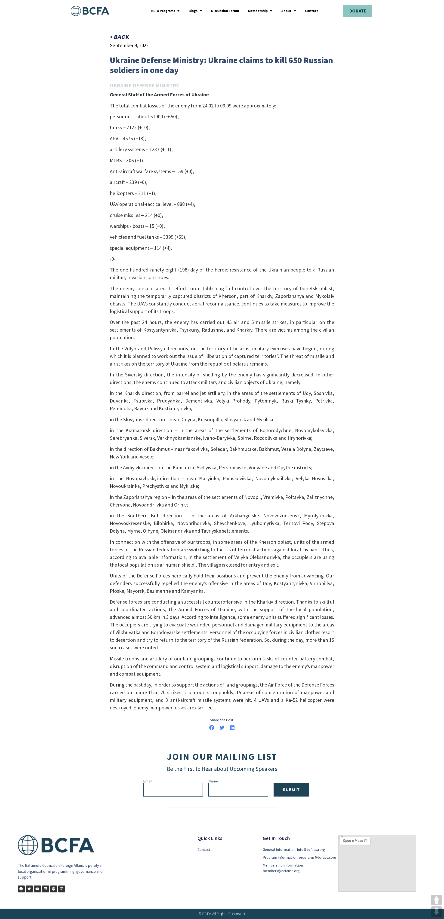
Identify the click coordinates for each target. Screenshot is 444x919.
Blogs (193, 11)
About (286, 11)
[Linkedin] (45, 888)
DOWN (436, 911)
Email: (148, 781)
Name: (213, 781)
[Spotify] (53, 888)
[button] (211, 727)
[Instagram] (61, 888)
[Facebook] (21, 888)
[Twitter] (29, 888)
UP (436, 900)
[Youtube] (37, 888)
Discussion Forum (225, 11)
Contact (311, 11)
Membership (258, 11)
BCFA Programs (163, 11)
